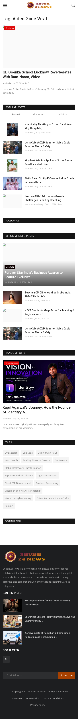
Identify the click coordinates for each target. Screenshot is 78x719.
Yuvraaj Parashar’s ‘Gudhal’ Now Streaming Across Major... (48, 602)
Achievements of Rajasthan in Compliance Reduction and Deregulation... (47, 635)
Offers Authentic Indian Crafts (53, 498)
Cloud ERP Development (18, 483)
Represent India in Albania (19, 475)
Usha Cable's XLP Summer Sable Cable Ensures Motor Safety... (47, 144)
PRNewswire (32, 698)
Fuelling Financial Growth (36, 460)
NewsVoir (17, 698)
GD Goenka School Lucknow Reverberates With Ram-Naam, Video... (37, 74)
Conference (61, 460)
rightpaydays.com (47, 475)
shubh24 (7, 83)
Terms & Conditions (53, 698)
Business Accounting (47, 483)
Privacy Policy (37, 705)
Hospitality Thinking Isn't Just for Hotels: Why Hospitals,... (48, 126)
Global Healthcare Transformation (23, 468)
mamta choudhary (34, 204)
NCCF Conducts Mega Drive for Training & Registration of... (49, 312)
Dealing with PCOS (48, 452)
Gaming (9, 505)
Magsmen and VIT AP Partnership (23, 490)
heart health (11, 460)
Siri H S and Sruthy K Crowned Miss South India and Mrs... (49, 180)
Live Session (11, 452)
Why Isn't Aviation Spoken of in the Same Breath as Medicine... (48, 162)
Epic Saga (28, 452)
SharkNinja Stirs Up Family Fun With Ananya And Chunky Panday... (50, 619)
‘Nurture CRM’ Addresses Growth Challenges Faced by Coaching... (44, 198)
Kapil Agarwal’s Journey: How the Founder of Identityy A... (37, 409)
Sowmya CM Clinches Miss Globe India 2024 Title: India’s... (48, 294)
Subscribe (66, 675)
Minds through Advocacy (18, 498)
